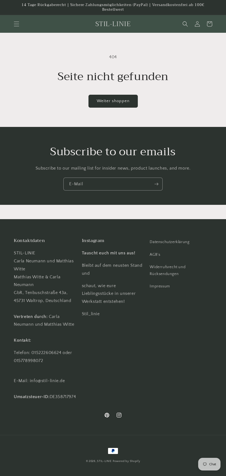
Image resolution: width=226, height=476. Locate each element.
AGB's (155, 254)
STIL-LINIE (104, 461)
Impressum (160, 286)
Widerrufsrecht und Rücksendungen (167, 270)
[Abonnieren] (156, 184)
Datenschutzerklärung (169, 242)
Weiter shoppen (113, 101)
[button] (16, 24)
